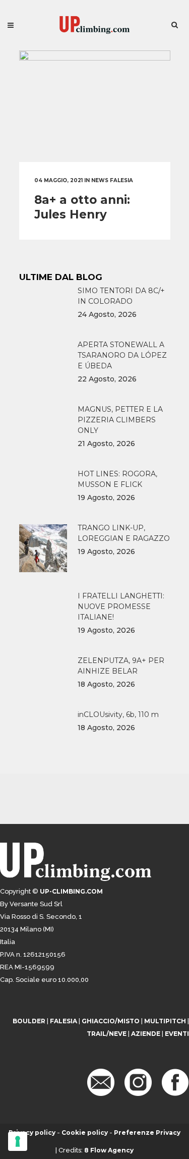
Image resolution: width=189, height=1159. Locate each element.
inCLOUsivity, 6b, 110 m (118, 714)
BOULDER (29, 1021)
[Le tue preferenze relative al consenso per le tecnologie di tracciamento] (17, 1141)
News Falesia (112, 180)
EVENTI (177, 1033)
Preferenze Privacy (147, 1132)
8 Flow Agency (109, 1150)
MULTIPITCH (165, 1021)
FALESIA (63, 1021)
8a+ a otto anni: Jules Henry (82, 207)
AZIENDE (145, 1033)
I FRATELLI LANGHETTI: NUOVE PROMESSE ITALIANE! (121, 606)
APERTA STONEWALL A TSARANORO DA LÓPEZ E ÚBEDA (122, 355)
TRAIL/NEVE (107, 1033)
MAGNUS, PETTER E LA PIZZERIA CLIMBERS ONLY (120, 420)
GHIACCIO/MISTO (111, 1021)
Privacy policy (32, 1132)
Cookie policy (84, 1132)
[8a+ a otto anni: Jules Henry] (94, 106)
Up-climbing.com (71, 891)
